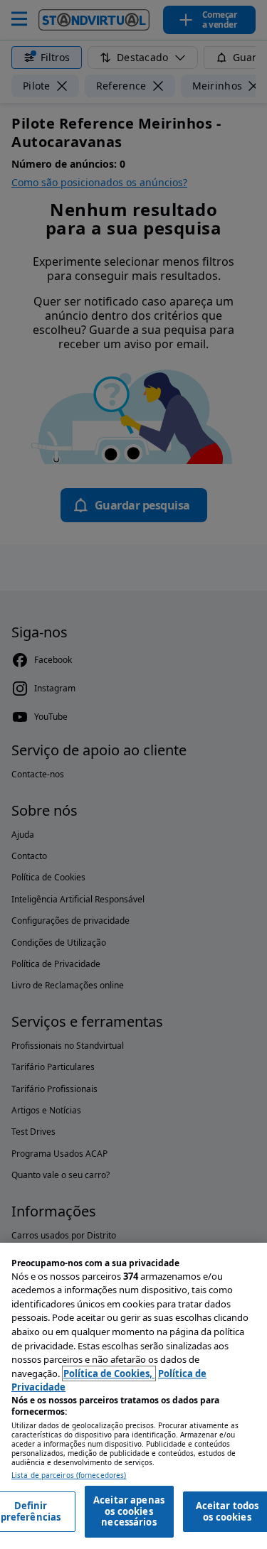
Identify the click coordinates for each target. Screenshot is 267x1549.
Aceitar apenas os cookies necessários (128, 1511)
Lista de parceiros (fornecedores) (68, 1475)
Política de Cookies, (109, 1373)
